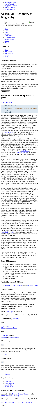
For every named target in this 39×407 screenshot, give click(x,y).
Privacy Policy (20, 402)
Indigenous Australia (11, 6)
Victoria (10, 337)
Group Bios (8, 36)
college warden (9, 383)
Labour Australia (10, 9)
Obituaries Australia (10, 2)
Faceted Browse (9, 39)
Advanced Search (10, 37)
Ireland (15, 328)
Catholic (7, 374)
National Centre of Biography (21, 394)
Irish (6, 355)
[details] (15, 319)
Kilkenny (3, 328)
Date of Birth (8, 51)
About (6, 30)
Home (6, 29)
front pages (10, 311)
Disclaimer (11, 402)
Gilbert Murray (9, 132)
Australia (16, 337)
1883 (7, 326)
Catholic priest (9, 381)
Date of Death (9, 53)
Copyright (4, 402)
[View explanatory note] (2, 345)
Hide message (5, 91)
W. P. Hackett (25, 151)
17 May (3, 335)
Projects (7, 34)
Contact (7, 32)
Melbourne (4, 337)
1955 (7, 335)
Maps (6, 56)
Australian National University (10, 395)
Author (7, 55)
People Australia (9, 4)
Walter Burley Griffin (7, 232)
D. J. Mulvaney (7, 102)
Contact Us (29, 402)
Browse (7, 41)
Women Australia (10, 7)
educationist (8, 385)
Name (6, 50)
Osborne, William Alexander (13, 285)
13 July (3, 326)
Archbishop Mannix (21, 152)
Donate (7, 42)
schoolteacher (9, 386)
